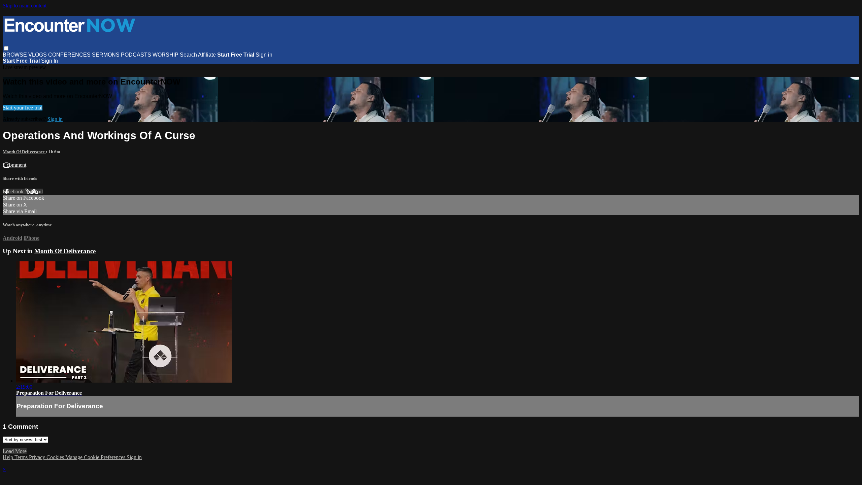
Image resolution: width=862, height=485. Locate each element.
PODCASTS (137, 55)
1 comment (14, 165)
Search (189, 55)
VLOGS (38, 55)
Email (36, 191)
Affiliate (207, 55)
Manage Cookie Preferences (96, 457)
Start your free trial (22, 107)
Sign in (264, 55)
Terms (21, 457)
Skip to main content (24, 5)
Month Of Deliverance (24, 151)
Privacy (37, 457)
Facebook (14, 191)
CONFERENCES (70, 55)
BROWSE (15, 55)
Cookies (55, 457)
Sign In (49, 61)
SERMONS (106, 55)
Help (8, 457)
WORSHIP (166, 55)
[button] (6, 48)
